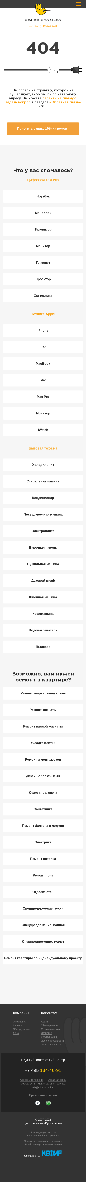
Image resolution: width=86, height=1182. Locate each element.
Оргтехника (43, 295)
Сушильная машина (43, 564)
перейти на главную (59, 98)
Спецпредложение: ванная (43, 925)
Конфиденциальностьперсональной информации (43, 1134)
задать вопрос (17, 102)
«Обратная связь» (65, 102)
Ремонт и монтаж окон (43, 759)
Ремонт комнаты (43, 710)
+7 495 (43, 1070)
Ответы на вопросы (52, 1044)
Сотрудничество (50, 1029)
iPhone (43, 330)
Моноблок (43, 213)
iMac (43, 380)
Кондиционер (43, 498)
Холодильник (43, 464)
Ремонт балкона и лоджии (43, 825)
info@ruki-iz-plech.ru (43, 1087)
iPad (43, 347)
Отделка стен (43, 892)
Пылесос (43, 647)
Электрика (43, 842)
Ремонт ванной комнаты (43, 726)
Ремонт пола (43, 875)
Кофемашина (43, 613)
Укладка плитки (43, 743)
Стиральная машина (43, 481)
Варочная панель (43, 547)
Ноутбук (43, 196)
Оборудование (21, 1029)
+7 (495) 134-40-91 (43, 26)
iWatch (43, 430)
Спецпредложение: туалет (43, 941)
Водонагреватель (43, 630)
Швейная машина (43, 597)
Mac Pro (43, 396)
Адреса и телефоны (31, 1079)
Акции (44, 1021)
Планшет (43, 262)
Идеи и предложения (53, 1040)
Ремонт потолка (43, 859)
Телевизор (43, 229)
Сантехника (43, 809)
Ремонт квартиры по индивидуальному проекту (43, 958)
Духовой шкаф (43, 580)
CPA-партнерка (50, 1025)
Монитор (43, 246)
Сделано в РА (32, 1155)
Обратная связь (57, 1079)
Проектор (43, 279)
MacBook (43, 363)
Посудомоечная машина (43, 514)
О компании (19, 1021)
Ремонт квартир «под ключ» (43, 693)
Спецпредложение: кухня (43, 908)
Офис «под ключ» (43, 792)
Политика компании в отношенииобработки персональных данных (43, 1143)
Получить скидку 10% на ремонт (43, 128)
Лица (16, 1033)
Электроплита (43, 531)
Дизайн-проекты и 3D (43, 776)
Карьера (18, 1025)
